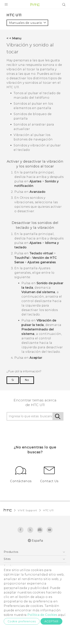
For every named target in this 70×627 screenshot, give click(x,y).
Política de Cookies (42, 615)
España (37, 540)
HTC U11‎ (48, 510)
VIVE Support (27, 510)
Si (13, 380)
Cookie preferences (22, 621)
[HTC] (35, 4)
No (27, 380)
